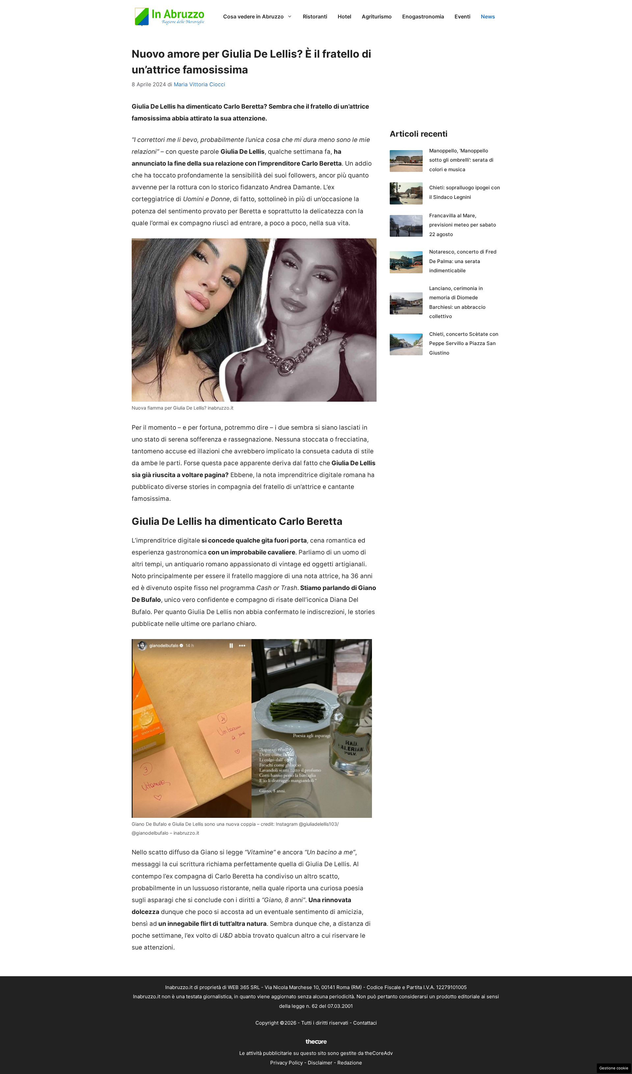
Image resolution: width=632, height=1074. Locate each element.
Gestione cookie (613, 1068)
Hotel (344, 16)
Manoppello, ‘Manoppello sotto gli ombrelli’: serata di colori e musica (461, 160)
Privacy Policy (286, 1063)
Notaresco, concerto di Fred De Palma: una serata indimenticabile (462, 261)
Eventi (462, 16)
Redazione (349, 1063)
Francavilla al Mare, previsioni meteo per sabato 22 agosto (462, 224)
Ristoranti (315, 16)
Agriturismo (377, 16)
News (488, 16)
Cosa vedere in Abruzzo (253, 16)
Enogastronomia (423, 16)
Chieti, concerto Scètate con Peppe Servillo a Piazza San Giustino (463, 343)
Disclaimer (320, 1063)
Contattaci (365, 1023)
